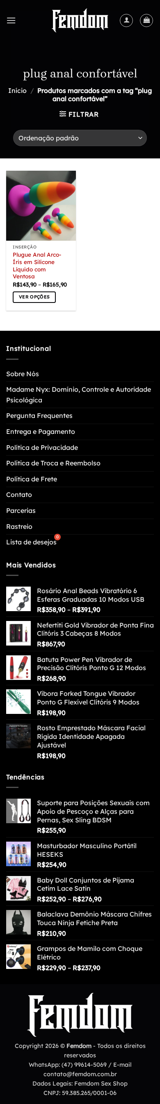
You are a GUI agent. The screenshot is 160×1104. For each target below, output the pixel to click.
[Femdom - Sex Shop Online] (80, 20)
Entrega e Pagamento (40, 431)
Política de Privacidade (42, 447)
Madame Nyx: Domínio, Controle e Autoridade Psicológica (78, 394)
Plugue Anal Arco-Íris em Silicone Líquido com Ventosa (37, 265)
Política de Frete (31, 479)
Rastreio (19, 526)
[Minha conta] (126, 20)
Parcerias (21, 510)
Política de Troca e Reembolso (53, 463)
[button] (11, 20)
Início (17, 90)
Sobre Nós (22, 374)
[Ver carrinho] (146, 20)
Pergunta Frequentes (39, 415)
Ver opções (34, 297)
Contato (19, 494)
